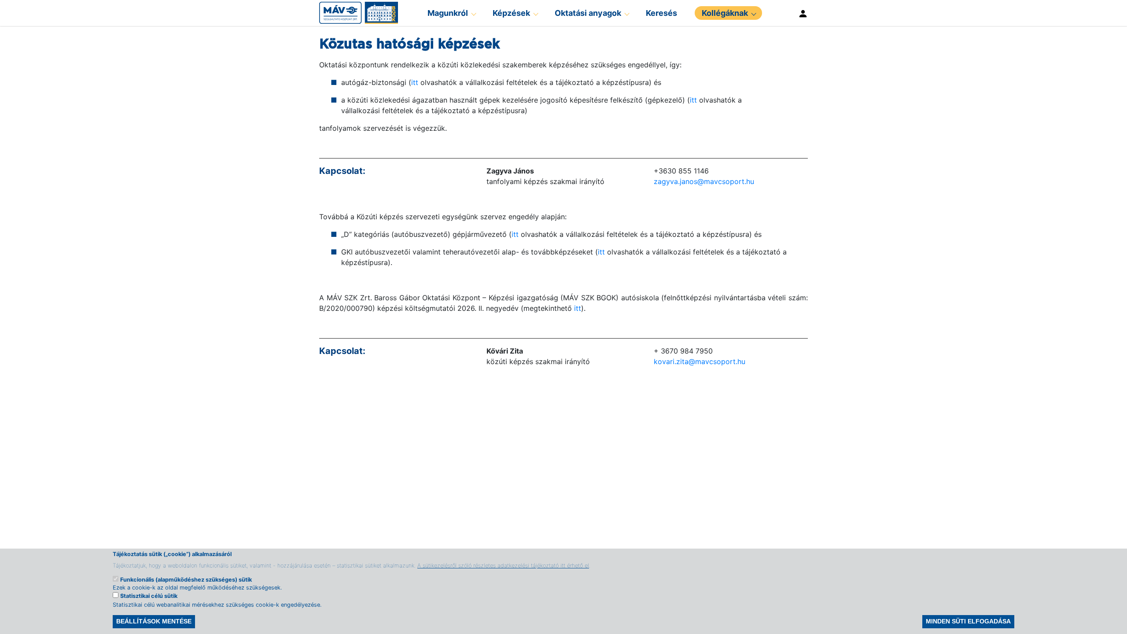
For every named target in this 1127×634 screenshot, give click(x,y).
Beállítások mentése (154, 621)
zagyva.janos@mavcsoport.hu (704, 181)
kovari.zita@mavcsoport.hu (699, 361)
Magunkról (447, 13)
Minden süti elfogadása (968, 621)
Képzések (511, 13)
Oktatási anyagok (588, 13)
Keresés (661, 13)
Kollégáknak (725, 13)
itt (414, 82)
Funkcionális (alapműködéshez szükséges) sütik (186, 579)
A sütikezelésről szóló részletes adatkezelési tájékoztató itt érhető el (503, 565)
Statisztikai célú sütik (148, 596)
